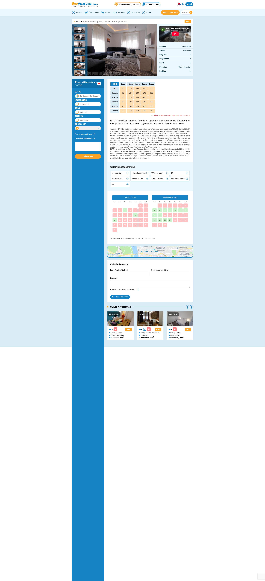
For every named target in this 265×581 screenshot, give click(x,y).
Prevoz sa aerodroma (83, 134)
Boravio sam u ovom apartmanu (122, 290)
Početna (79, 12)
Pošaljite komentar (120, 297)
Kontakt (108, 12)
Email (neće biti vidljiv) (160, 270)
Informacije (135, 12)
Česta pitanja (94, 12)
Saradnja (121, 12)
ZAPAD (182, 129)
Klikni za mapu (150, 251)
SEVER (175, 129)
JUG (187, 129)
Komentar (114, 278)
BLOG (148, 12)
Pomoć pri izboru (170, 12)
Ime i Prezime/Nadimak (119, 270)
